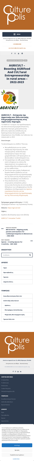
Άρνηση (17, 450)
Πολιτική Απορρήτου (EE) (7, 391)
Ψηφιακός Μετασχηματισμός (15, 314)
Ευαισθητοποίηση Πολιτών (12, 296)
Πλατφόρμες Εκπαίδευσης (13, 310)
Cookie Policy (16, 459)
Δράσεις (7, 305)
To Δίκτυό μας (5, 383)
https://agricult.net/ (14, 208)
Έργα (5, 268)
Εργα (25, 60)
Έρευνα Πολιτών (8, 319)
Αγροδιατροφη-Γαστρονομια (15, 60)
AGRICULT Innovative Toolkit (10, 218)
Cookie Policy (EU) (5, 388)
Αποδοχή (17, 445)
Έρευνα (5, 277)
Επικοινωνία (4, 385)
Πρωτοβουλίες (8, 272)
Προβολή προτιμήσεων (17, 455)
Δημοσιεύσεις (8, 282)
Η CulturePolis (5, 380)
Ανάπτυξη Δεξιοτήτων (11, 300)
